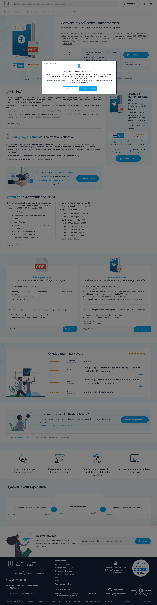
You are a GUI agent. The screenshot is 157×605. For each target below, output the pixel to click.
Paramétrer (70, 89)
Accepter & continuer (88, 89)
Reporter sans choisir (50, 63)
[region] (79, 77)
